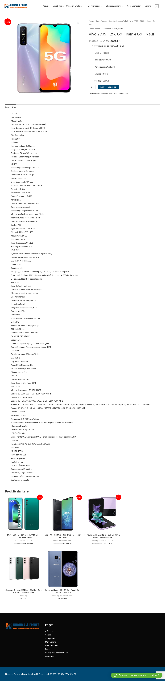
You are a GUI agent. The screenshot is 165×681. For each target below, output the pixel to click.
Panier (48, 649)
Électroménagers (113, 6)
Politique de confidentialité (56, 652)
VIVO (126, 21)
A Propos (49, 631)
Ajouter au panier (108, 87)
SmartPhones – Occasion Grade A (67, 6)
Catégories (50, 638)
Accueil (46, 6)
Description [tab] (10, 107)
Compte (148, 6)
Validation (49, 656)
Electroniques (94, 6)
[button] (78, 23)
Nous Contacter (134, 6)
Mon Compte (50, 642)
